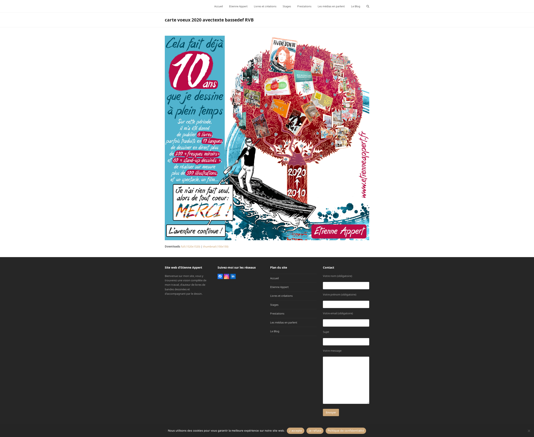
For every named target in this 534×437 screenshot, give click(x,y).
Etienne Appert (279, 287)
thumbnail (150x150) (215, 246)
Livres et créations (281, 296)
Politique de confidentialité (346, 430)
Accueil (274, 278)
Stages (274, 305)
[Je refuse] (529, 431)
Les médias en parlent (283, 322)
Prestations (277, 313)
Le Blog (274, 331)
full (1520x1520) (190, 246)
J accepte (295, 430)
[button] (367, 6)
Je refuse (315, 430)
